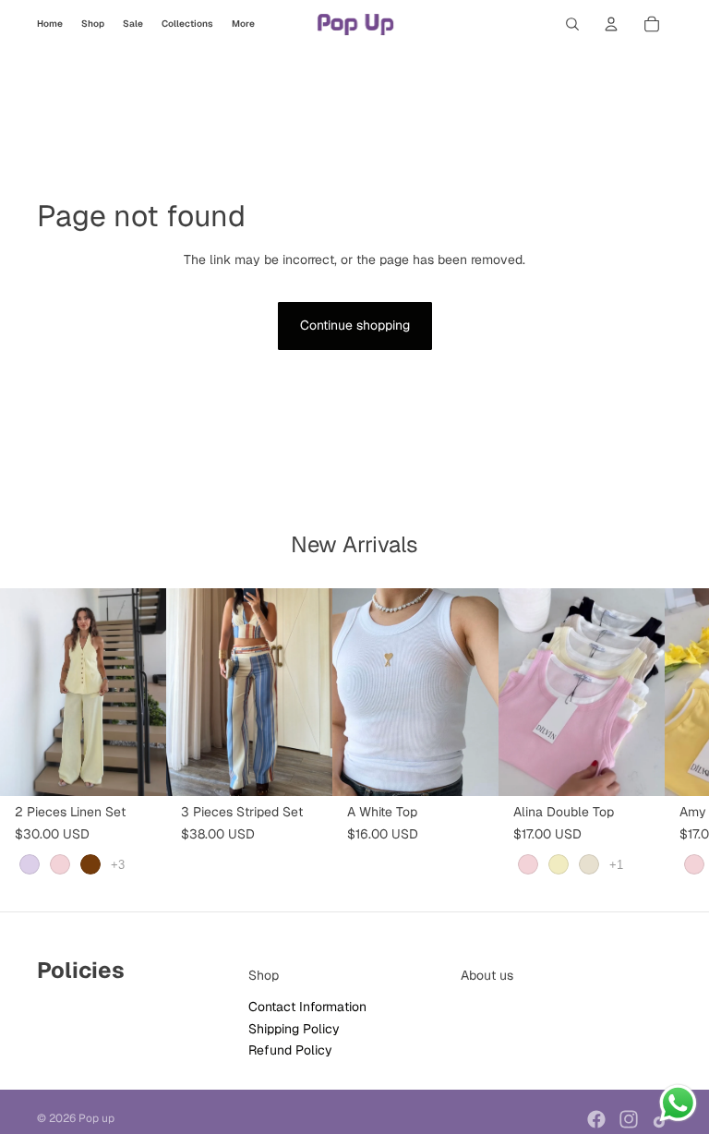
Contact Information (307, 1007)
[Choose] (137, 767)
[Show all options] (118, 865)
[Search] (572, 24)
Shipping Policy (294, 1028)
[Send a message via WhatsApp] (678, 1103)
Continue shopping (355, 325)
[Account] (611, 24)
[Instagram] (629, 1119)
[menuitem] (243, 24)
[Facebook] (596, 1119)
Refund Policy (290, 1051)
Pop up (96, 1118)
